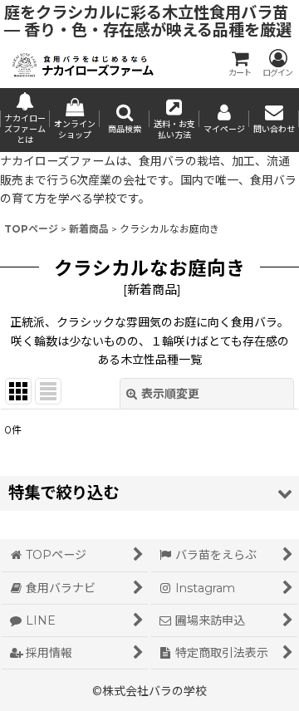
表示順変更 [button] (170, 393)
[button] (125, 120)
